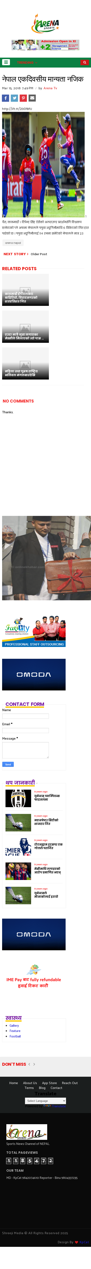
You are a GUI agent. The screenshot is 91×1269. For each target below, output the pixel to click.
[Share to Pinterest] (23, 98)
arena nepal (13, 243)
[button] (6, 62)
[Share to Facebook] (5, 98)
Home (13, 1083)
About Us (30, 1083)
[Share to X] (14, 98)
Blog (42, 1088)
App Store (49, 1083)
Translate (59, 1106)
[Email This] (32, 98)
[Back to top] (80, 1259)
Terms (29, 1088)
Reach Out (70, 1083)
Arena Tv (50, 88)
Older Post (39, 254)
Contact (56, 1088)
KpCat (84, 1242)
